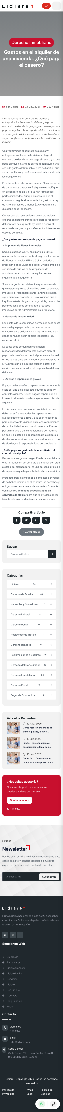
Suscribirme (49, 876)
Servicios (11, 978)
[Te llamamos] (53, 1104)
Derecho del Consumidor (28, 664)
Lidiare (23, 584)
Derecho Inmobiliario (27, 675)
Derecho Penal (25, 624)
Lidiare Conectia (16, 967)
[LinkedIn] (5, 935)
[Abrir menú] (56, 6)
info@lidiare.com (20, 1042)
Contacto (11, 995)
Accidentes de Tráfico (27, 634)
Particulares (13, 962)
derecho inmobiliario (27, 219)
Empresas (12, 956)
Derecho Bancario (26, 644)
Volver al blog (33, 531)
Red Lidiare (13, 990)
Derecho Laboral (26, 614)
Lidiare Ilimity (14, 973)
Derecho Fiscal (25, 685)
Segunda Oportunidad (27, 695)
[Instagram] (13, 935)
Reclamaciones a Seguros (28, 654)
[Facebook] (20, 935)
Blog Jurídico (14, 1001)
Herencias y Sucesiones (28, 604)
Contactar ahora (19, 800)
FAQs (9, 1006)
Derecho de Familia (27, 594)
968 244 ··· (16, 809)
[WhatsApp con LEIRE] (41, 1104)
